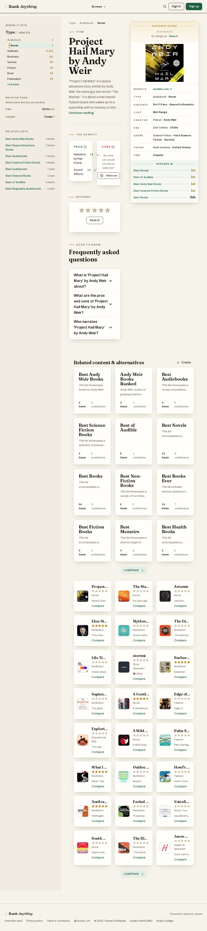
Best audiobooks (16, 169)
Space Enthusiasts (181, 104)
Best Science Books (18, 175)
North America (161, 147)
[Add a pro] (85, 147)
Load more (133, 570)
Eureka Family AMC (141, 920)
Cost (138, 112)
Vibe (137, 155)
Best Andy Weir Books (148, 184)
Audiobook (86, 23)
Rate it (173, 36)
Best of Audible (143, 177)
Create (186, 362)
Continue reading (81, 112)
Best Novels (141, 170)
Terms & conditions (58, 920)
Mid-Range (160, 112)
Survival (169, 139)
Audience (141, 105)
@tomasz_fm (82, 920)
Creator (141, 120)
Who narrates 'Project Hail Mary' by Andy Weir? (89, 327)
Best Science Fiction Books (151, 190)
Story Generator (139, 666)
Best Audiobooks (16, 156)
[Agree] (97, 155)
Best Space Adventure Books (20, 147)
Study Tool (180, 810)
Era (136, 128)
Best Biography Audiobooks (23, 188)
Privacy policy (34, 920)
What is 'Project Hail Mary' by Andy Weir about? (91, 280)
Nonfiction (98, 630)
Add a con (111, 175)
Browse (97, 6)
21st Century (160, 127)
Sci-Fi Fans (160, 104)
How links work (13, 920)
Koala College (165, 920)
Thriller (49, 116)
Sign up (194, 6)
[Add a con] (113, 147)
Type (72, 23)
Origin (139, 147)
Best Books (141, 197)
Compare (98, 605)
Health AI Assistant (179, 847)
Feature (178, 702)
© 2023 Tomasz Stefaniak (110, 920)
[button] (164, 31)
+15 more (13, 84)
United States (181, 147)
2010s (48, 109)
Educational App (99, 739)
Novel (101, 23)
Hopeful (158, 155)
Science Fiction (162, 135)
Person (157, 120)
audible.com (161, 89)
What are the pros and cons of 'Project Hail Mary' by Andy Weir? (91, 304)
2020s (174, 127)
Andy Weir (170, 120)
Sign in (176, 6)
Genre (139, 135)
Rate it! (95, 220)
